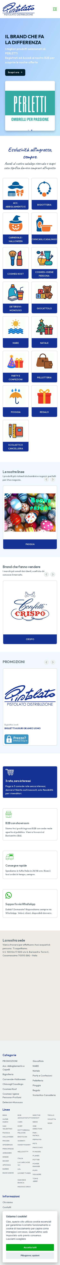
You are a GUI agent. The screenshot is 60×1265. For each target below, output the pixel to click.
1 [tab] (28, 130)
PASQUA (6, 1133)
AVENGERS (7, 1153)
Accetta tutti (30, 1247)
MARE (36, 1066)
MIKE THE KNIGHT (36, 1116)
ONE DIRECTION (37, 1127)
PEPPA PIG (37, 1139)
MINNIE (5, 1157)
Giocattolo (38, 1061)
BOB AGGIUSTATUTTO (25, 1116)
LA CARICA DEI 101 (24, 1163)
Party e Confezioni (42, 1075)
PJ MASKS (37, 1151)
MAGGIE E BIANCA (22, 1181)
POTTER (36, 1159)
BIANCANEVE (8, 1173)
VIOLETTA (52, 1119)
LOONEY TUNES (24, 1173)
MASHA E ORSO (24, 1186)
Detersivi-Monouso (13, 1102)
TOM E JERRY (35, 1179)
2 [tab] (31, 130)
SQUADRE (37, 1174)
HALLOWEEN (8, 1137)
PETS (35, 1143)
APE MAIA (7, 1165)
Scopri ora (14, 72)
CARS (20, 1122)
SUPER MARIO (5, 1120)
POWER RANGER (36, 1164)
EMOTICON (22, 1137)
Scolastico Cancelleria (44, 1095)
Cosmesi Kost (10, 1089)
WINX (50, 1123)
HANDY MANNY (24, 1145)
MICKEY (6, 1161)
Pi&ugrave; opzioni (30, 1255)
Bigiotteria (8, 1074)
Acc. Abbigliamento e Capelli (13, 1068)
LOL (19, 1169)
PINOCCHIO (38, 1147)
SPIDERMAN (8, 1145)
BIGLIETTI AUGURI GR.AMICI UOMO (22, 728)
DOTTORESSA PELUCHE (24, 1131)
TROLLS (51, 1115)
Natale (36, 1070)
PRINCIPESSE (8, 1149)
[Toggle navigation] (54, 9)
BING (5, 1115)
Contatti (7, 1207)
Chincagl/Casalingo (13, 1084)
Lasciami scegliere (16, 1238)
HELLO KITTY (23, 1151)
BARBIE (6, 1169)
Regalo (36, 1090)
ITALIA (20, 1158)
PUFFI (35, 1170)
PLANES (36, 1155)
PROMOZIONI (10, 1061)
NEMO (35, 1122)
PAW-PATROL (36, 1134)
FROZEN (6, 1141)
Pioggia (37, 1085)
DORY (20, 1126)
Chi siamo (8, 1202)
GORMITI (21, 1141)
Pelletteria (38, 1080)
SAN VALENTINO (7, 1127)
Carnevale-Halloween (14, 1079)
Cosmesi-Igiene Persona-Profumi (12, 1095)
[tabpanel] (30, 77)
